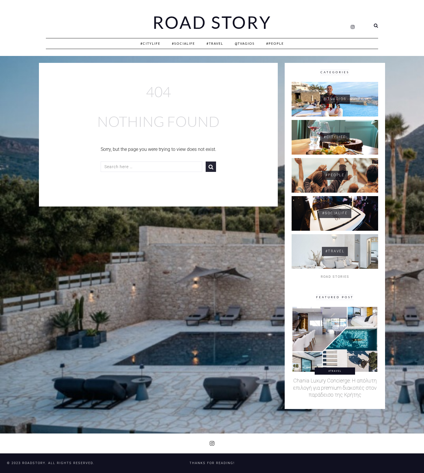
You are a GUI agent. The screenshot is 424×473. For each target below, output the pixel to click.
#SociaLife (183, 43)
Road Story (212, 22)
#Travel (215, 43)
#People (275, 43)
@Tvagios (245, 43)
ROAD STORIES (335, 277)
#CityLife (150, 43)
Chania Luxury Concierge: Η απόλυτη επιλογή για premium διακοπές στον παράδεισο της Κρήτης (335, 388)
